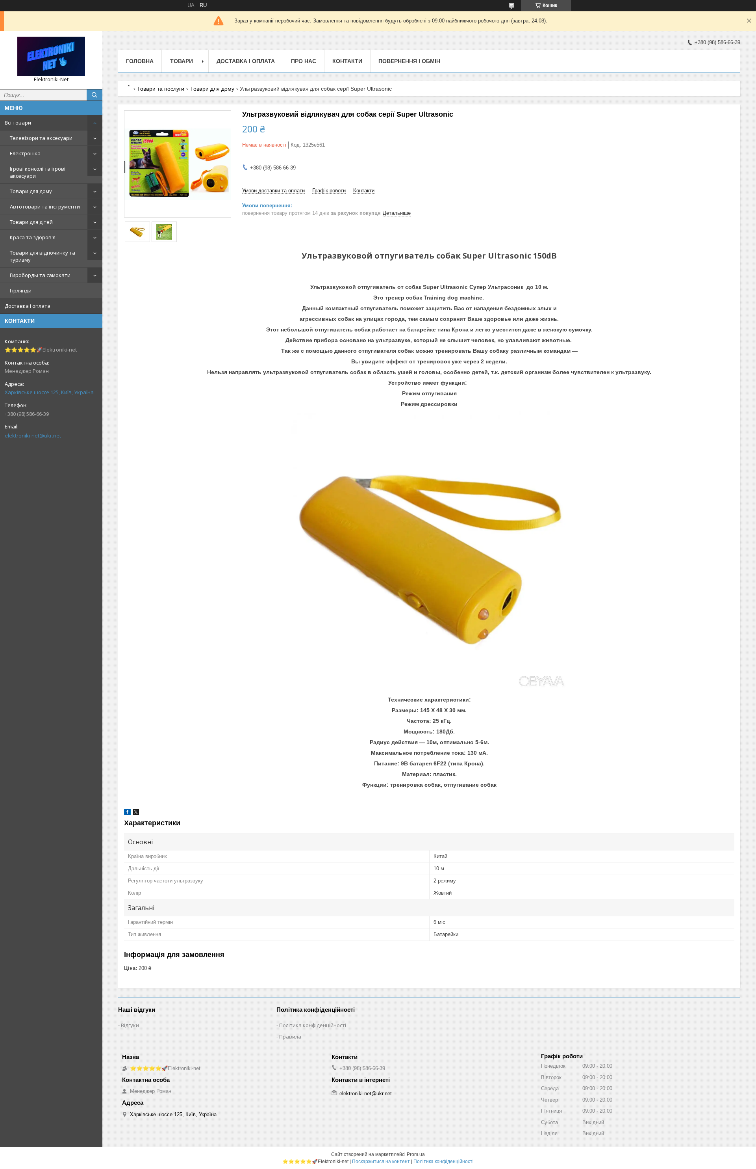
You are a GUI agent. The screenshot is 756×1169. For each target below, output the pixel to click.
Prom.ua (416, 1154)
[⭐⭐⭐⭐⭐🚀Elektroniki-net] (51, 56)
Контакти (347, 61)
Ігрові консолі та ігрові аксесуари (37, 172)
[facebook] (127, 813)
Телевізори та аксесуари (41, 137)
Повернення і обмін (409, 61)
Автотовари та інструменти (45, 206)
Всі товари (18, 122)
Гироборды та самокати (40, 275)
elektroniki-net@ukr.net (33, 435)
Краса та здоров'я (33, 237)
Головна (140, 61)
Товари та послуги (160, 89)
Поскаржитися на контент (381, 1161)
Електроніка (25, 153)
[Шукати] (94, 95)
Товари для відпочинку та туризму (42, 256)
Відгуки (130, 1025)
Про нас (303, 61)
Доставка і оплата (27, 305)
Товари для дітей (31, 221)
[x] (136, 813)
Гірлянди (21, 290)
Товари (181, 61)
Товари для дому (31, 191)
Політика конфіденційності (312, 1025)
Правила (290, 1036)
